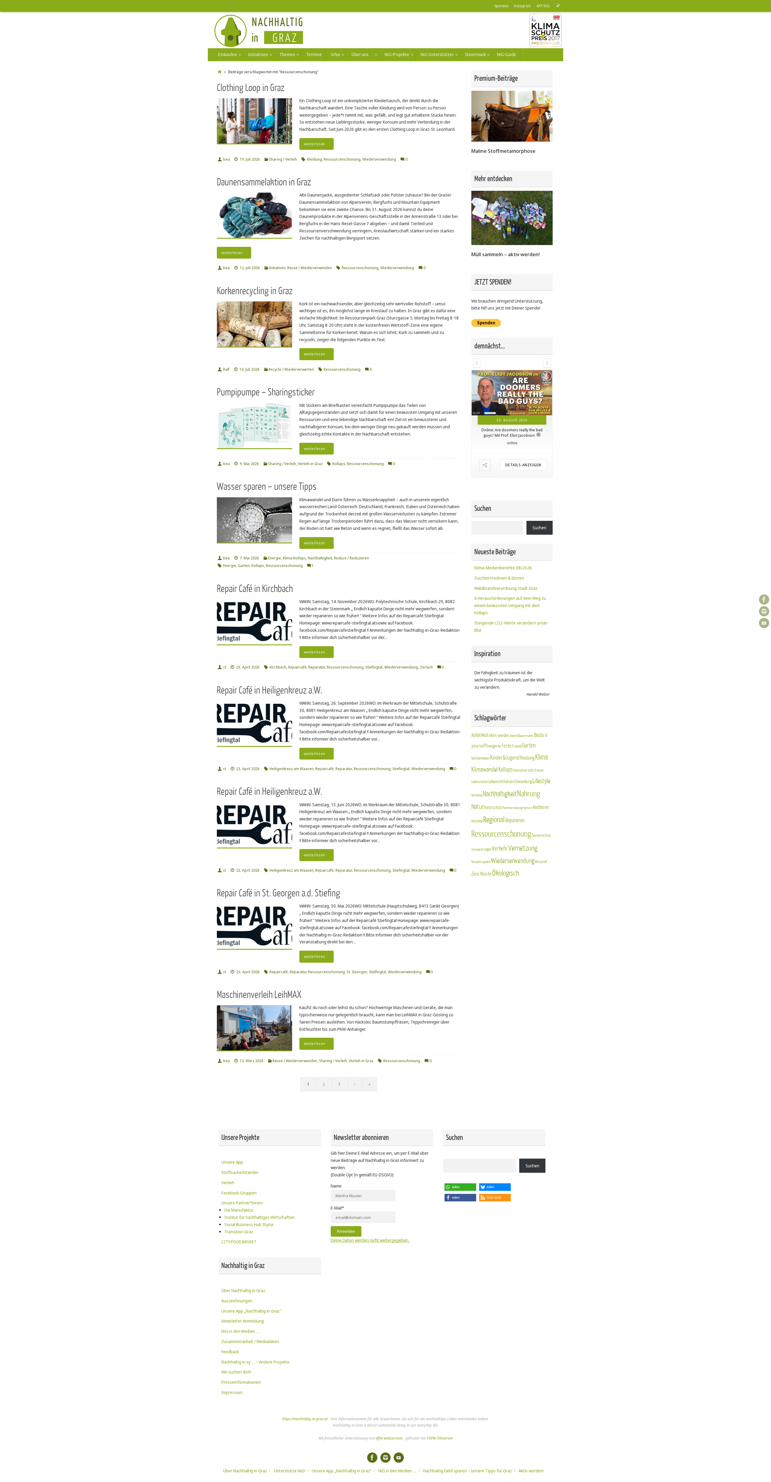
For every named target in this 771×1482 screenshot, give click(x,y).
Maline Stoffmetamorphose (503, 150)
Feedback (230, 1352)
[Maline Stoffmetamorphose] (512, 140)
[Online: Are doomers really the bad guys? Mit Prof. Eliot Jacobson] (499, 393)
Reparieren (515, 821)
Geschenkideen (480, 759)
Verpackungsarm (481, 862)
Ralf (226, 369)
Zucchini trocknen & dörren (499, 578)
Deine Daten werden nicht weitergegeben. (370, 1240)
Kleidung (314, 159)
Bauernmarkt (525, 736)
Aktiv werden (499, 735)
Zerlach (426, 667)
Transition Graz (238, 1232)
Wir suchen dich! (236, 1372)
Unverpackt (477, 849)
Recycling (476, 821)
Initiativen (277, 267)
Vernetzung (522, 849)
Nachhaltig (476, 795)
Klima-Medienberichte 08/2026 (503, 568)
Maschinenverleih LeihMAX (259, 995)
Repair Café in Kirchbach (255, 589)
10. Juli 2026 (249, 369)
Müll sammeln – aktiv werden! (505, 254)
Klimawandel (484, 769)
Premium (527, 808)
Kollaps (338, 463)
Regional (494, 820)
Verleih (227, 1182)
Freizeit (517, 746)
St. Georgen (357, 971)
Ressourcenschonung (342, 159)
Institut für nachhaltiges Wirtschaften (259, 1217)
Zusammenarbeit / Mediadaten (250, 1341)
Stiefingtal (373, 667)
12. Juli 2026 (250, 267)
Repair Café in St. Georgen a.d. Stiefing (278, 893)
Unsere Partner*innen (242, 1203)
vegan (487, 850)
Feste (506, 746)
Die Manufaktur (238, 1210)
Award (514, 736)
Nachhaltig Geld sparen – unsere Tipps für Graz (467, 1471)
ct (224, 667)
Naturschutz (493, 808)
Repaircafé (297, 667)
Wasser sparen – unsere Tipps (267, 486)
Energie (274, 558)
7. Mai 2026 (249, 558)
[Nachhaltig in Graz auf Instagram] (764, 611)
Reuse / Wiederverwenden (309, 267)
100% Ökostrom (439, 1438)
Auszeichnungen (236, 1301)
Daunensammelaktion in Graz (264, 182)
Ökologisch (505, 874)
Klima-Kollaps (294, 558)
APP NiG (543, 5)
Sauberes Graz (541, 835)
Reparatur (316, 667)
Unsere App (232, 1162)
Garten (244, 565)
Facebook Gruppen (239, 1193)
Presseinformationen (241, 1382)
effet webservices (389, 1438)
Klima (541, 758)
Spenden (501, 5)
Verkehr (500, 849)
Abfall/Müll (479, 735)
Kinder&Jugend (505, 758)
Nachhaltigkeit (320, 558)
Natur (477, 807)
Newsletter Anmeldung (242, 1321)
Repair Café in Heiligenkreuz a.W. (269, 690)
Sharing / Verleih (283, 159)
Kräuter (539, 771)
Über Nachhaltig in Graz (243, 1290)
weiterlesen (314, 143)
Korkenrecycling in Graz (254, 291)
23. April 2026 (248, 667)
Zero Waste (481, 874)
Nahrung (528, 794)
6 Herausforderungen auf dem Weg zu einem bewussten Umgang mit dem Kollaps (510, 606)
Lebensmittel (479, 782)
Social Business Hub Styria (248, 1224)
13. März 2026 (252, 1060)
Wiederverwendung (379, 159)
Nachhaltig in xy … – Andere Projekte (255, 1362)
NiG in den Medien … (240, 1331)
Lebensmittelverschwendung (510, 781)
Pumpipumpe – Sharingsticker (266, 392)
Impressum (231, 1392)
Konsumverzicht (523, 771)
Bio (536, 735)
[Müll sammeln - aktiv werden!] (512, 243)
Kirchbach (278, 667)
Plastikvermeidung (512, 808)
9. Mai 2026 (249, 463)
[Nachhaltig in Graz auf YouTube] (764, 623)
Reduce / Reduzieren (351, 558)
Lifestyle (541, 781)
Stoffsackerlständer (240, 1172)
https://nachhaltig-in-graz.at (305, 1418)
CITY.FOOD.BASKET (239, 1241)
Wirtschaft (541, 862)
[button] (477, 363)
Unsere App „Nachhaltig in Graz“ (251, 1311)
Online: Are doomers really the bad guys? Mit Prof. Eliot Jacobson (499, 432)
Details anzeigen (511, 464)
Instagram (522, 5)
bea (226, 159)
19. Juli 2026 (250, 159)
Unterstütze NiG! (289, 1471)
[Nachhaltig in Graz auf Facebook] (764, 599)
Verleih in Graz (310, 463)
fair (499, 747)
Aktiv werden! (531, 1471)
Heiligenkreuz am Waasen (292, 768)
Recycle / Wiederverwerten (291, 369)
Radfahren (541, 807)
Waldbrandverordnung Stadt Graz (506, 588)
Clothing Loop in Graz (250, 88)
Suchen (539, 528)
